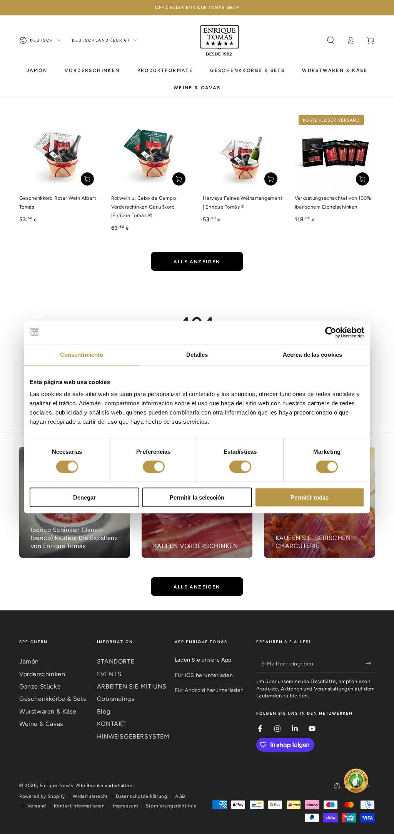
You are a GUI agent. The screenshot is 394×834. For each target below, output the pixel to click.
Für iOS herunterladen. (204, 675)
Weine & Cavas (41, 723)
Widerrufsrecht (90, 796)
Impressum (125, 806)
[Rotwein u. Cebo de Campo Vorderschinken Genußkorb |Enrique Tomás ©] (151, 151)
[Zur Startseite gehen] (219, 40)
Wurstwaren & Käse (47, 711)
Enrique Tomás (56, 785)
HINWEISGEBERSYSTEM (133, 736)
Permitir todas (309, 497)
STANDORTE (115, 661)
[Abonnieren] (370, 663)
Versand (36, 806)
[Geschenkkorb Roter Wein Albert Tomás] (59, 151)
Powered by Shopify (42, 796)
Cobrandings (115, 698)
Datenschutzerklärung (141, 796)
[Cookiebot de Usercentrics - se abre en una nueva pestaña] (330, 332)
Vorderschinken (42, 674)
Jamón (29, 661)
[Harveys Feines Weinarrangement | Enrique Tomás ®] (243, 151)
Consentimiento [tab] (81, 354)
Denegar (84, 497)
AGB (180, 796)
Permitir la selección (197, 497)
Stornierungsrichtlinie (171, 806)
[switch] (154, 466)
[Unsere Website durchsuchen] (331, 40)
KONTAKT (111, 723)
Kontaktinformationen (79, 806)
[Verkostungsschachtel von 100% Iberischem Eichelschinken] (335, 151)
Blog (103, 711)
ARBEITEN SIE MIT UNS (132, 686)
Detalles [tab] (197, 354)
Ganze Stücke (40, 686)
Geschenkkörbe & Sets (52, 698)
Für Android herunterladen (209, 690)
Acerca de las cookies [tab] (312, 354)
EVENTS (109, 674)
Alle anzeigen (197, 261)
